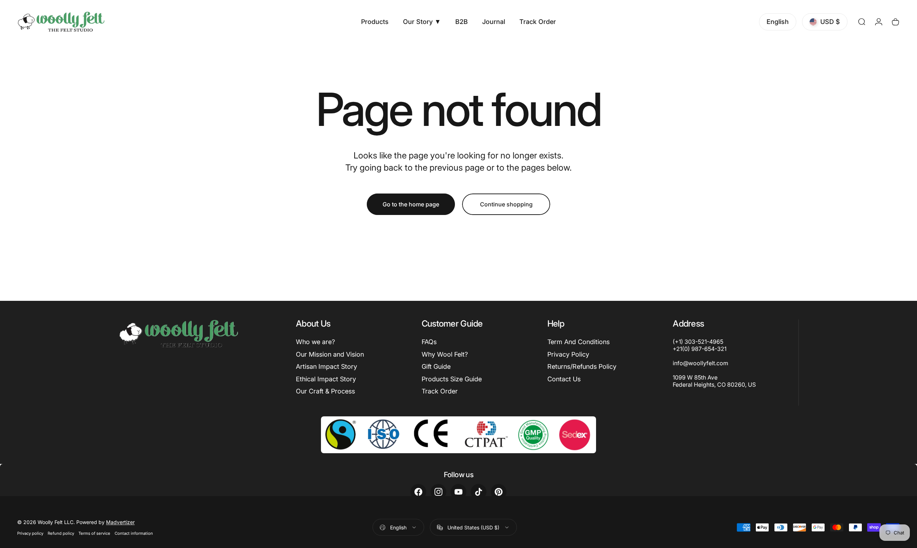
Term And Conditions (578, 342)
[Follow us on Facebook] (418, 492)
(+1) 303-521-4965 (698, 341)
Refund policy (61, 533)
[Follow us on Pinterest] (498, 492)
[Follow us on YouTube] (458, 492)
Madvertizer (120, 522)
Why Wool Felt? (445, 354)
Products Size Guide (452, 379)
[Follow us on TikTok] (478, 492)
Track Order (440, 391)
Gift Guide (436, 366)
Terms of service (94, 533)
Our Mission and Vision (330, 354)
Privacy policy (30, 533)
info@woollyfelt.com (700, 363)
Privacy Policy (568, 354)
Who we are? (315, 342)
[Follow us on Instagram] (438, 492)
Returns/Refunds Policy (581, 366)
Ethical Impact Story (326, 379)
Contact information (134, 533)
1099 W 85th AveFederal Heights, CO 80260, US (714, 381)
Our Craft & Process (325, 391)
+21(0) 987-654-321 (699, 348)
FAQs (429, 342)
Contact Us (564, 379)
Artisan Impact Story (326, 366)
